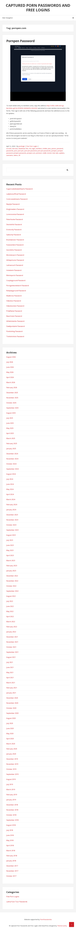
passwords (9, 151)
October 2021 (11, 647)
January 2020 (11, 754)
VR (19, 155)
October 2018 (11, 815)
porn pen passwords (44, 151)
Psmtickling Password (14, 331)
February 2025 (11, 443)
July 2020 (9, 723)
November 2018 (12, 810)
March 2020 (10, 744)
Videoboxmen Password (15, 306)
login (33, 148)
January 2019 (11, 800)
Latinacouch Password (14, 265)
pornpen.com (31, 153)
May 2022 (9, 611)
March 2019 (10, 789)
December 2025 (12, 393)
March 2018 (10, 850)
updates (61, 153)
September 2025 (12, 408)
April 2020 (10, 739)
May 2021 (9, 672)
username (9, 155)
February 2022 (11, 627)
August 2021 (11, 657)
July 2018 (9, 830)
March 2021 (10, 683)
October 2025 (11, 403)
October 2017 (11, 876)
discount (15, 148)
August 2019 (11, 779)
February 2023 (11, 566)
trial (53, 153)
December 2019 (12, 759)
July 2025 (9, 418)
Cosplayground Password (15, 280)
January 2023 (11, 571)
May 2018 (9, 840)
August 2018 (11, 825)
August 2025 (11, 413)
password (60, 148)
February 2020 (11, 749)
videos (16, 155)
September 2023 (12, 530)
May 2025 (9, 428)
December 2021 (12, 637)
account (8, 148)
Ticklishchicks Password (15, 336)
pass (49, 148)
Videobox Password (13, 301)
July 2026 (9, 362)
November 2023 (12, 520)
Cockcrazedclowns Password (16, 199)
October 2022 (11, 586)
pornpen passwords (19, 153)
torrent (49, 153)
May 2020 (9, 733)
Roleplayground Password (16, 291)
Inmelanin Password (13, 270)
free (27, 148)
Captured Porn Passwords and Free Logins (38, 7)
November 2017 (12, 871)
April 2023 (10, 555)
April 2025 (10, 433)
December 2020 (12, 698)
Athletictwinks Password (15, 321)
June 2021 (10, 667)
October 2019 (11, 769)
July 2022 (9, 601)
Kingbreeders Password (15, 209)
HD (30, 148)
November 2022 (12, 581)
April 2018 (10, 845)
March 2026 (10, 382)
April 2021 (10, 677)
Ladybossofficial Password (16, 194)
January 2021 (11, 693)
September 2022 (12, 591)
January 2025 (11, 448)
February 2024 (11, 504)
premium (39, 153)
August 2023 (11, 535)
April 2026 (10, 377)
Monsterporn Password (15, 255)
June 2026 (10, 367)
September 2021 (12, 652)
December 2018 (12, 805)
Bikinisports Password (14, 275)
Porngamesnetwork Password (17, 285)
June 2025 (10, 423)
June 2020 (10, 728)
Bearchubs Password (14, 316)
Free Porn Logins (31, 146)
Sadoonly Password (13, 235)
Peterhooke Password (14, 219)
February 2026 (11, 387)
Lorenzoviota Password (15, 214)
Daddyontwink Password (15, 326)
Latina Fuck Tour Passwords (16, 902)
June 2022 (10, 606)
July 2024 (9, 479)
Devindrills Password (14, 224)
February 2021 (11, 688)
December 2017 (12, 866)
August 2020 (11, 718)
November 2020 (12, 703)
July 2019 (9, 784)
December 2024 (12, 454)
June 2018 (10, 835)
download (22, 148)
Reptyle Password (12, 204)
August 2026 (11, 357)
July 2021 (9, 662)
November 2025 (12, 398)
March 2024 (10, 499)
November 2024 (12, 459)
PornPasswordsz (46, 919)
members (39, 148)
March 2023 (10, 560)
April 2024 (10, 494)
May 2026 (9, 372)
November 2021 (12, 642)
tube (57, 153)
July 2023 (9, 540)
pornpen (54, 151)
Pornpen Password (20, 41)
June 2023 (10, 545)
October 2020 (11, 708)
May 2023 (9, 550)
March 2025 (10, 438)
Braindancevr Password (15, 240)
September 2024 (12, 469)
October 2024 (11, 464)
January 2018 (11, 861)
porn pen (21, 151)
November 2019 (12, 764)
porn (15, 151)
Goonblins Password (14, 250)
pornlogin (22, 146)
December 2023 (12, 515)
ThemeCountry (62, 926)
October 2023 (11, 525)
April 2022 (10, 616)
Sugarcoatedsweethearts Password (19, 189)
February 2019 (11, 795)
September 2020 (12, 713)
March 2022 (10, 621)
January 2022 (11, 632)
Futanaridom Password (14, 245)
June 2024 (10, 484)
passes (54, 148)
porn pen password (30, 151)
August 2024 (11, 474)
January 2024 (11, 510)
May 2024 (9, 489)
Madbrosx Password (13, 296)
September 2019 (12, 774)
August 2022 (11, 596)
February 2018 (11, 856)
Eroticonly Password (13, 229)
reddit (44, 153)
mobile (45, 148)
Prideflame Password (14, 311)
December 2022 (12, 576)
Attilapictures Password (15, 260)
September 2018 (12, 820)
